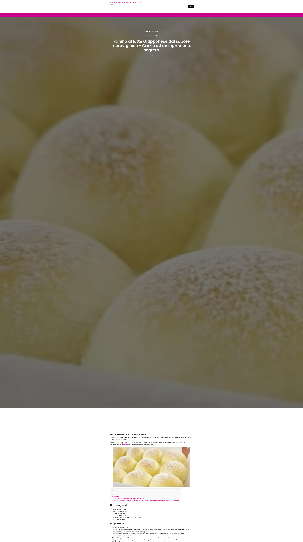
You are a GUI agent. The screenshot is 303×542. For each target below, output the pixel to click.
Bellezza (184, 15)
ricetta (125, 445)
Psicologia (140, 15)
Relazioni (150, 15)
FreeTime (193, 15)
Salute (130, 15)
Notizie (121, 15)
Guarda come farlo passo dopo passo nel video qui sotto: (130, 498)
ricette (154, 56)
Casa (159, 15)
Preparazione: (116, 496)
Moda (175, 15)
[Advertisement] (151, 421)
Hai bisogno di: (116, 495)
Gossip (113, 15)
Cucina (167, 15)
